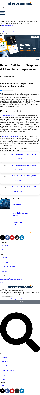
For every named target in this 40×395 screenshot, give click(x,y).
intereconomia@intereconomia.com (11, 279)
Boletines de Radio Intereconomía (10, 32)
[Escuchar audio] (1, 79)
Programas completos (20, 148)
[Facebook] (7, 237)
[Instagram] (17, 237)
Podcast (2, 382)
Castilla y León (6, 379)
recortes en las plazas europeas (10, 136)
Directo (2, 8)
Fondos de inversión (8, 370)
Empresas (5, 361)
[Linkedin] (21, 237)
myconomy (5, 245)
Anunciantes (6, 250)
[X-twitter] (2, 237)
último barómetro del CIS (9, 116)
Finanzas (4, 357)
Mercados (5, 366)
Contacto (4, 257)
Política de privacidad (8, 266)
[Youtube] (12, 237)
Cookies (4, 271)
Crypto (4, 375)
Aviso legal (5, 262)
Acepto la (12, 299)
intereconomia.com (7, 25)
